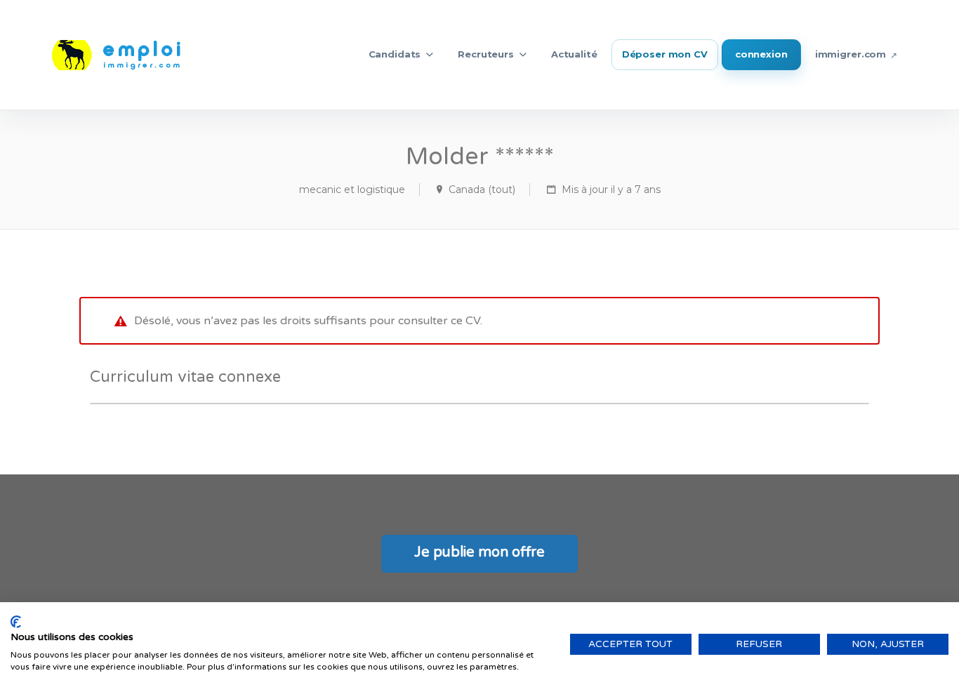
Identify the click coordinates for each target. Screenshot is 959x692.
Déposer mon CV (665, 54)
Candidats (395, 54)
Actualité (574, 54)
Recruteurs (486, 54)
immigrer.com (850, 54)
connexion (761, 54)
